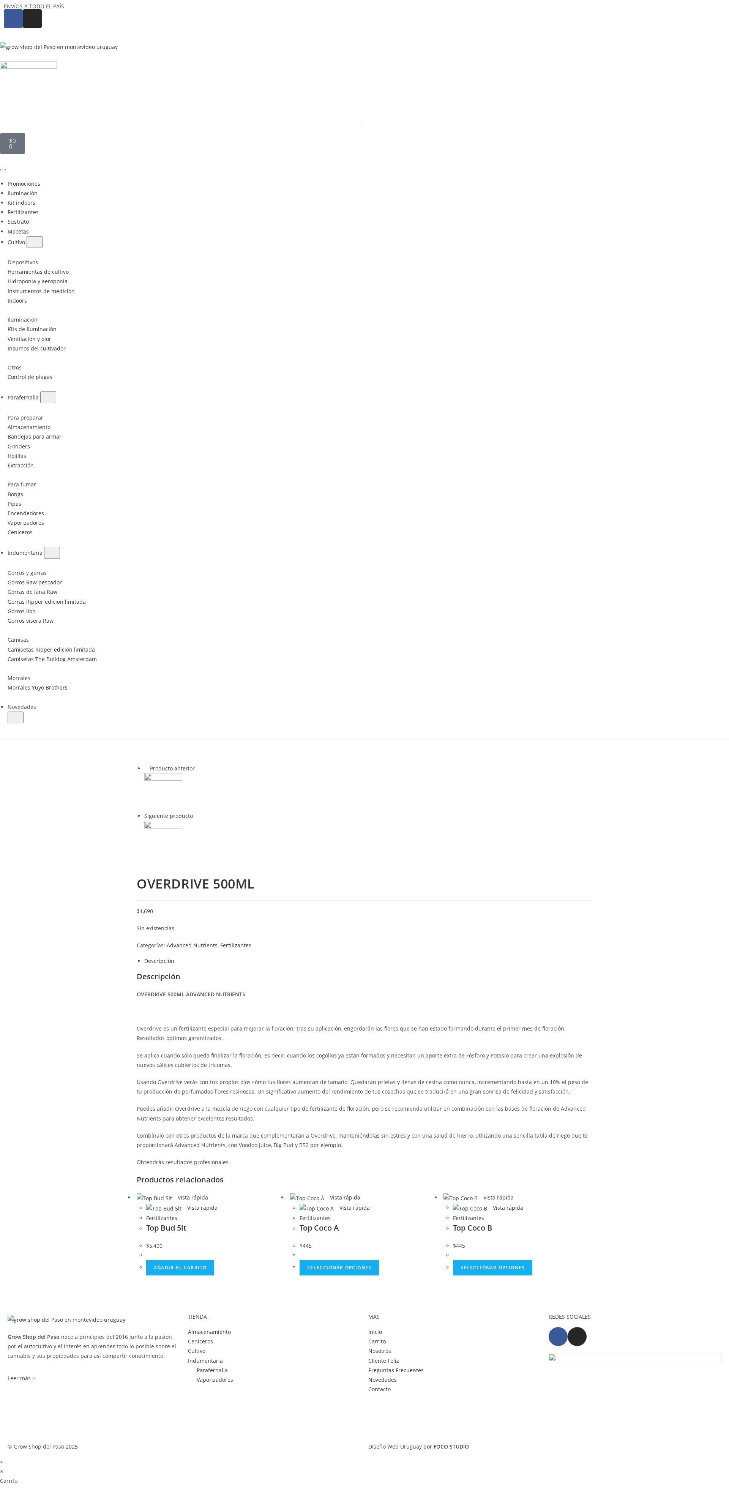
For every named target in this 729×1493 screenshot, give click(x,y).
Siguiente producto (168, 815)
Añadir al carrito (180, 1267)
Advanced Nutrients (192, 945)
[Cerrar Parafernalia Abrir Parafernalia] (48, 397)
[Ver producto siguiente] (196, 815)
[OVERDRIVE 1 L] (163, 839)
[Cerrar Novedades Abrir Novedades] (16, 717)
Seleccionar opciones (339, 1267)
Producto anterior (172, 768)
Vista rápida (192, 1197)
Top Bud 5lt (166, 1228)
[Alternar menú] (3, 170)
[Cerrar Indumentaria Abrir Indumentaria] (52, 553)
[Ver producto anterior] (146, 768)
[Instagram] (577, 1336)
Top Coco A (319, 1228)
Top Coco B (472, 1228)
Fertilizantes (235, 945)
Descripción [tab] (159, 960)
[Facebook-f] (558, 1336)
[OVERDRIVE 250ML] (163, 791)
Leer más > (21, 1378)
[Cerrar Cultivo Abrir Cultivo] (35, 242)
